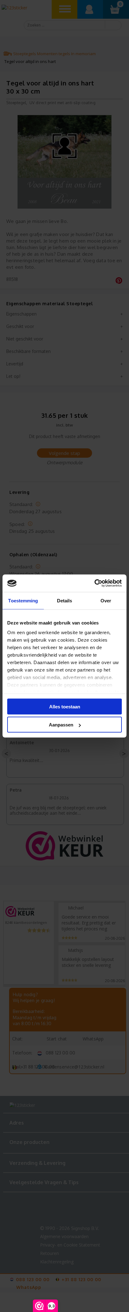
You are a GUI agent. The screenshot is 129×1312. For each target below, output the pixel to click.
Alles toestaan (64, 706)
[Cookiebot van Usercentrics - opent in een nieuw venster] (94, 583)
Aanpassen (61, 724)
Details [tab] (64, 600)
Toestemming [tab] (23, 600)
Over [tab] (106, 600)
